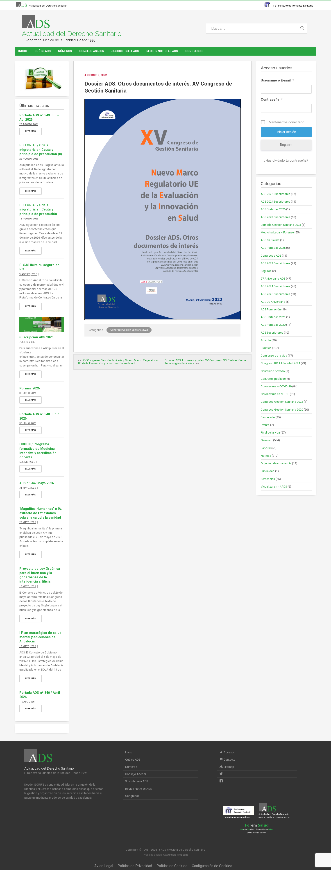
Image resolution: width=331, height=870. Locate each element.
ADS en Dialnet (270, 240)
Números (65, 51)
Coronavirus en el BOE (275, 394)
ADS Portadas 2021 (273, 317)
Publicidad (267, 471)
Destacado (268, 417)
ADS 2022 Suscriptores (275, 263)
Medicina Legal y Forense (277, 232)
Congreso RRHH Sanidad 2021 (280, 363)
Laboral (266, 448)
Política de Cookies (171, 866)
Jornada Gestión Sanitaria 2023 (281, 224)
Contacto (229, 759)
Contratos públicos (273, 378)
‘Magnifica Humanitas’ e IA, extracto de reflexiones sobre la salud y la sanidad (40, 513)
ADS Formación (271, 309)
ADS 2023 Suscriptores (275, 217)
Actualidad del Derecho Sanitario (72, 34)
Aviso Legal (103, 866)
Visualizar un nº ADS (274, 486)
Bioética (266, 348)
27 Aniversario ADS (273, 278)
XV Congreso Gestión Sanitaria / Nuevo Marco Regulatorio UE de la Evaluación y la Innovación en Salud (118, 362)
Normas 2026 (29, 388)
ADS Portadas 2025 (273, 247)
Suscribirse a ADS (125, 51)
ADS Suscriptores (272, 332)
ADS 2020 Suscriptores (275, 294)
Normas (266, 455)
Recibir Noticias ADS (162, 51)
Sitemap (228, 766)
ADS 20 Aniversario (273, 301)
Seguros (266, 271)
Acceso (228, 752)
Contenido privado (273, 371)
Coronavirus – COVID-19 (276, 386)
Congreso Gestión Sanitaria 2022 (129, 329)
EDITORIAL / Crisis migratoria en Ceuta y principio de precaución (38, 209)
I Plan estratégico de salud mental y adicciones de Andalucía (40, 637)
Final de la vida (270, 432)
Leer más (30, 131)
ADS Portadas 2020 (273, 324)
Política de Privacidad (135, 866)
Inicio (22, 51)
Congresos (193, 51)
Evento (265, 425)
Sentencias (268, 479)
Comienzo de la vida (274, 355)
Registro (286, 145)
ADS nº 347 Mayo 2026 (36, 483)
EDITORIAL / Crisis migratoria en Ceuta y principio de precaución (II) (40, 149)
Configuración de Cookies (212, 866)
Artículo (266, 340)
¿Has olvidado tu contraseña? (286, 160)
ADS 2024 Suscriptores (275, 201)
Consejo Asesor (91, 51)
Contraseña (272, 99)
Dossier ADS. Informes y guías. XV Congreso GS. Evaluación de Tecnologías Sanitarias (205, 362)
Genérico (266, 440)
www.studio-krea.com (175, 854)
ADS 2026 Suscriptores (275, 194)
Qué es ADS (42, 51)
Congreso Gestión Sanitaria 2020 (282, 409)
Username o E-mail (277, 80)
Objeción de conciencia (276, 463)
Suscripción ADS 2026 (36, 337)
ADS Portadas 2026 (273, 209)
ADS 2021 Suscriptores (275, 286)
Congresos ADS (271, 255)
